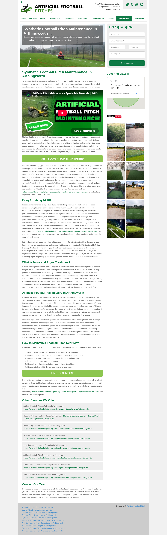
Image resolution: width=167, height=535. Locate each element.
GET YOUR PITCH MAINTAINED (62, 158)
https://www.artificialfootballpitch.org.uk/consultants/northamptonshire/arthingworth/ (58, 458)
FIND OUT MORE (62, 373)
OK (136, 93)
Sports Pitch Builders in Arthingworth (37, 510)
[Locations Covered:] (21, 2)
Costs (42, 19)
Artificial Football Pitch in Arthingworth (37, 507)
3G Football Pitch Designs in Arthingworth (39, 526)
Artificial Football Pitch (136, 506)
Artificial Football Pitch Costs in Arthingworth (40, 512)
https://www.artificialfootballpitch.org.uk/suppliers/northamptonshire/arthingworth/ (57, 438)
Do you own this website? (120, 94)
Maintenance (124, 19)
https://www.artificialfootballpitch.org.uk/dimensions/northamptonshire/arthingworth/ (58, 477)
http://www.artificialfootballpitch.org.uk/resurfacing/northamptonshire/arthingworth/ (65, 392)
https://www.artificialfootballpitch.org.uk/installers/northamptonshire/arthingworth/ (57, 448)
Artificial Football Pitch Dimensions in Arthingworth (42, 531)
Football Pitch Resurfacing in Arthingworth (39, 515)
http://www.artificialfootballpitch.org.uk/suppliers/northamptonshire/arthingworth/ (55, 192)
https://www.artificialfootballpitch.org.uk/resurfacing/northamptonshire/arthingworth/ (58, 429)
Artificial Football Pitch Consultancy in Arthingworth (42, 523)
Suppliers (69, 19)
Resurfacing (55, 19)
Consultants (98, 19)
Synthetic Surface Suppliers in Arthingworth (39, 518)
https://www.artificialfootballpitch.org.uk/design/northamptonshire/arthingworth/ (56, 468)
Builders (33, 19)
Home (24, 19)
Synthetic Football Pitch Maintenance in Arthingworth (43, 528)
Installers (82, 19)
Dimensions (139, 19)
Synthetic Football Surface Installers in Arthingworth (43, 520)
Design (111, 19)
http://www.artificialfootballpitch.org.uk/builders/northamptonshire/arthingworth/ (65, 231)
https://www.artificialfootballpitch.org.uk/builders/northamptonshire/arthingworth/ (56, 409)
